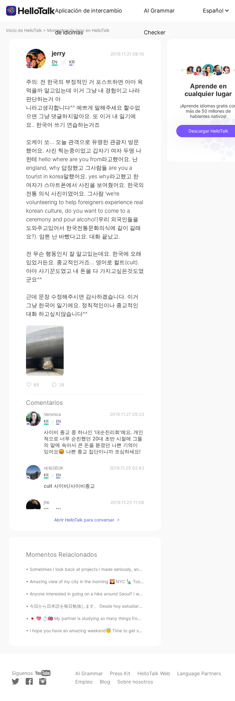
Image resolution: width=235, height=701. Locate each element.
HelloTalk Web (153, 673)
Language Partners (199, 673)
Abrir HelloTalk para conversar (84, 519)
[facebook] (29, 681)
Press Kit (120, 673)
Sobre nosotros (135, 682)
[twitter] (15, 681)
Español (213, 10)
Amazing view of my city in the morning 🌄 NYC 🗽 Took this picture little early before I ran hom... (127, 581)
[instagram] (42, 681)
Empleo (84, 682)
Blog (105, 682)
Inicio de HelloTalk (24, 30)
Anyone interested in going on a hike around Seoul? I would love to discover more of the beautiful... (128, 593)
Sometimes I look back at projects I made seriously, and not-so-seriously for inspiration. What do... (128, 569)
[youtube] (42, 673)
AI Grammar (89, 673)
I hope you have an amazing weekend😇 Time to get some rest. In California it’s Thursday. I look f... (129, 630)
